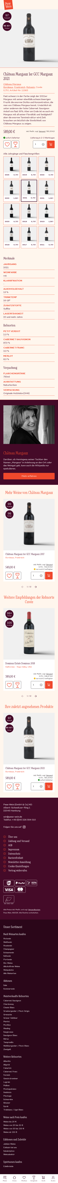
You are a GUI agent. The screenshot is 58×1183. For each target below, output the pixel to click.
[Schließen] (52, 550)
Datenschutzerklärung (24, 617)
